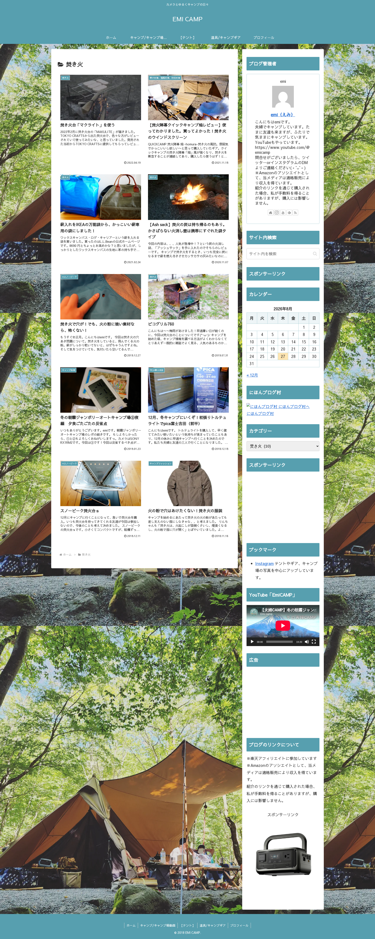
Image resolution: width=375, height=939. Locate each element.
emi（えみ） (283, 114)
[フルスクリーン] (314, 642)
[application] (283, 625)
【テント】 (187, 925)
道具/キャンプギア (213, 925)
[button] (315, 253)
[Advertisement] (283, 505)
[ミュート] (307, 642)
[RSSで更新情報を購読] (295, 212)
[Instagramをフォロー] (277, 212)
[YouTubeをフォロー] (283, 212)
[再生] (252, 642)
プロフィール (239, 925)
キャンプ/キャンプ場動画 (157, 925)
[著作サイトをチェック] (270, 212)
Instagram (264, 563)
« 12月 (252, 375)
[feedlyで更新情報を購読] (289, 212)
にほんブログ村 (260, 413)
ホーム (131, 925)
